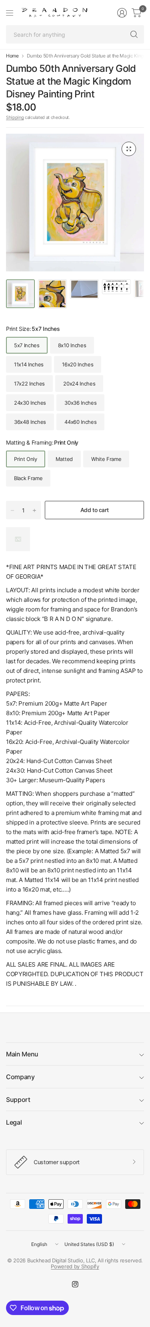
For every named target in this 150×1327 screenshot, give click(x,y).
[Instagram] (75, 1284)
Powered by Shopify (75, 1266)
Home (12, 55)
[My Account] (122, 13)
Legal (14, 1122)
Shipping (15, 117)
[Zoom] (129, 149)
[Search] (134, 34)
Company (20, 1077)
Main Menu (22, 1054)
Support (18, 1100)
